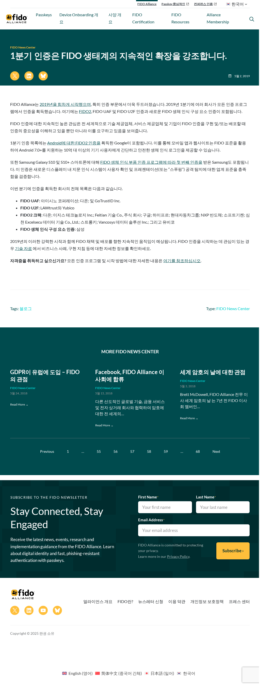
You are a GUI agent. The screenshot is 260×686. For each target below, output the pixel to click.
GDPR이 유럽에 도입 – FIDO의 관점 (45, 375)
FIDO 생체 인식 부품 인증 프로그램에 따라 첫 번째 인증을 (151, 162)
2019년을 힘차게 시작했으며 (65, 104)
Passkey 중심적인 (173, 4)
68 (198, 451)
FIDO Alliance (146, 4)
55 (99, 451)
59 (166, 451)
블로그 (26, 308)
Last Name (206, 497)
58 (149, 451)
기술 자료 (23, 248)
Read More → (19, 404)
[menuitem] (77, 673)
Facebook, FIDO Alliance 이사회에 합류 (129, 375)
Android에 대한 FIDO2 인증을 (74, 142)
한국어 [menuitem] (189, 673)
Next (216, 451)
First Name (148, 497)
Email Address (151, 519)
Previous (47, 451)
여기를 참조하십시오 (182, 260)
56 (115, 451)
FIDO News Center (23, 47)
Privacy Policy (178, 556)
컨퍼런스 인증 (203, 4)
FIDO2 (85, 111)
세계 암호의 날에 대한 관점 (213, 372)
